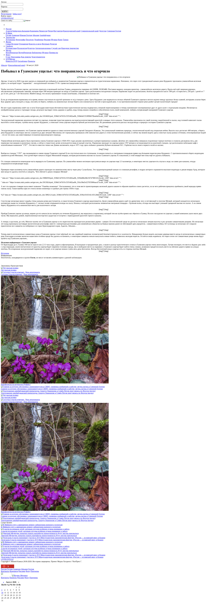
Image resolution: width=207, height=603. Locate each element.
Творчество (10, 37)
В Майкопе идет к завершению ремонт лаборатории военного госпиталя (30, 527)
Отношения (23, 44)
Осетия (31, 569)
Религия (53, 44)
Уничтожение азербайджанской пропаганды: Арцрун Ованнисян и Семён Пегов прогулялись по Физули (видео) (47, 393)
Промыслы (53, 53)
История (14, 44)
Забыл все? (17, 14)
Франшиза (13, 571)
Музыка (54, 40)
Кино (60, 40)
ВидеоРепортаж (25, 53)
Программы (16, 57)
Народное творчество (70, 48)
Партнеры (35, 571)
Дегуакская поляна (8, 270)
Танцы (65, 40)
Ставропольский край (90, 31)
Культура (31, 48)
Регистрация (6, 14)
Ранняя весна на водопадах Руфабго (15, 384)
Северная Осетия (114, 31)
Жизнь (8, 42)
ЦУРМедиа (10, 59)
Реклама (47, 40)
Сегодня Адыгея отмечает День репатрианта (19, 274)
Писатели (30, 40)
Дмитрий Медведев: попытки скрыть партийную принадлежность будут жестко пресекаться (39, 536)
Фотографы (20, 40)
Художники (10, 40)
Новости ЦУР (11, 61)
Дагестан (102, 31)
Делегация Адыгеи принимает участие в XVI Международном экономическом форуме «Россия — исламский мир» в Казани (52, 540)
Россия (8, 29)
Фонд (8, 55)
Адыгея (9, 31)
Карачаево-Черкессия (38, 31)
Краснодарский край (71, 31)
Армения (15, 35)
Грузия (8, 35)
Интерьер (46, 44)
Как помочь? (26, 57)
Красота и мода (35, 44)
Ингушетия (58, 31)
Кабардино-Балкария (21, 31)
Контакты (5, 571)
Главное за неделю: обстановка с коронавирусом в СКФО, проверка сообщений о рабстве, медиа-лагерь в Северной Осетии (52, 389)
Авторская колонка (43, 48)
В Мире (9, 33)
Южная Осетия (26, 35)
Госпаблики (22, 61)
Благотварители (38, 57)
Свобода (9, 46)
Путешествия (11, 48)
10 (2, 593)
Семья (8, 44)
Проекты (31, 61)
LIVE (7, 18)
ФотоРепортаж (12, 53)
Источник (5, 253)
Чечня (50, 31)
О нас (8, 57)
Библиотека (37, 53)
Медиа (8, 50)
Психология (22, 48)
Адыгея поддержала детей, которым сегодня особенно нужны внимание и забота (34, 531)
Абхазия (35, 35)
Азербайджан (45, 35)
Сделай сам (56, 48)
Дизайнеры (38, 40)
